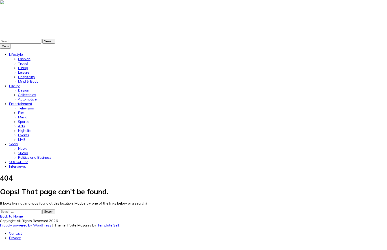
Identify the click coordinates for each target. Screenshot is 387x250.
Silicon (23, 153)
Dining (23, 68)
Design (23, 90)
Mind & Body (28, 81)
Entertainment (20, 103)
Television (26, 108)
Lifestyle (16, 54)
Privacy (15, 237)
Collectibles (27, 94)
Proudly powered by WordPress (26, 225)
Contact (15, 233)
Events (23, 135)
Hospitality (26, 77)
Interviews (17, 166)
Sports (23, 121)
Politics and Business (35, 157)
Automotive (27, 99)
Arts (21, 126)
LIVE (22, 139)
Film (21, 112)
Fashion (24, 59)
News (23, 148)
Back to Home (11, 216)
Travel (23, 63)
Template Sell (108, 225)
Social (13, 144)
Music (22, 117)
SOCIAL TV (18, 162)
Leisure (23, 72)
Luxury (14, 85)
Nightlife (24, 130)
